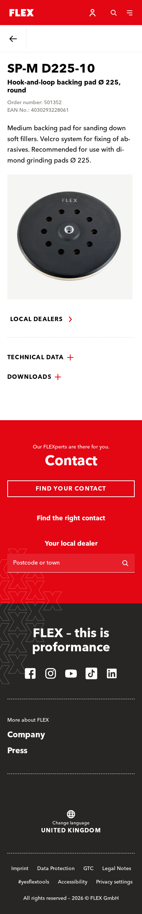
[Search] (114, 13)
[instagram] (50, 673)
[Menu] (130, 13)
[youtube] (71, 673)
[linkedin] (112, 673)
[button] (40, 357)
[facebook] (30, 673)
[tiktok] (91, 673)
